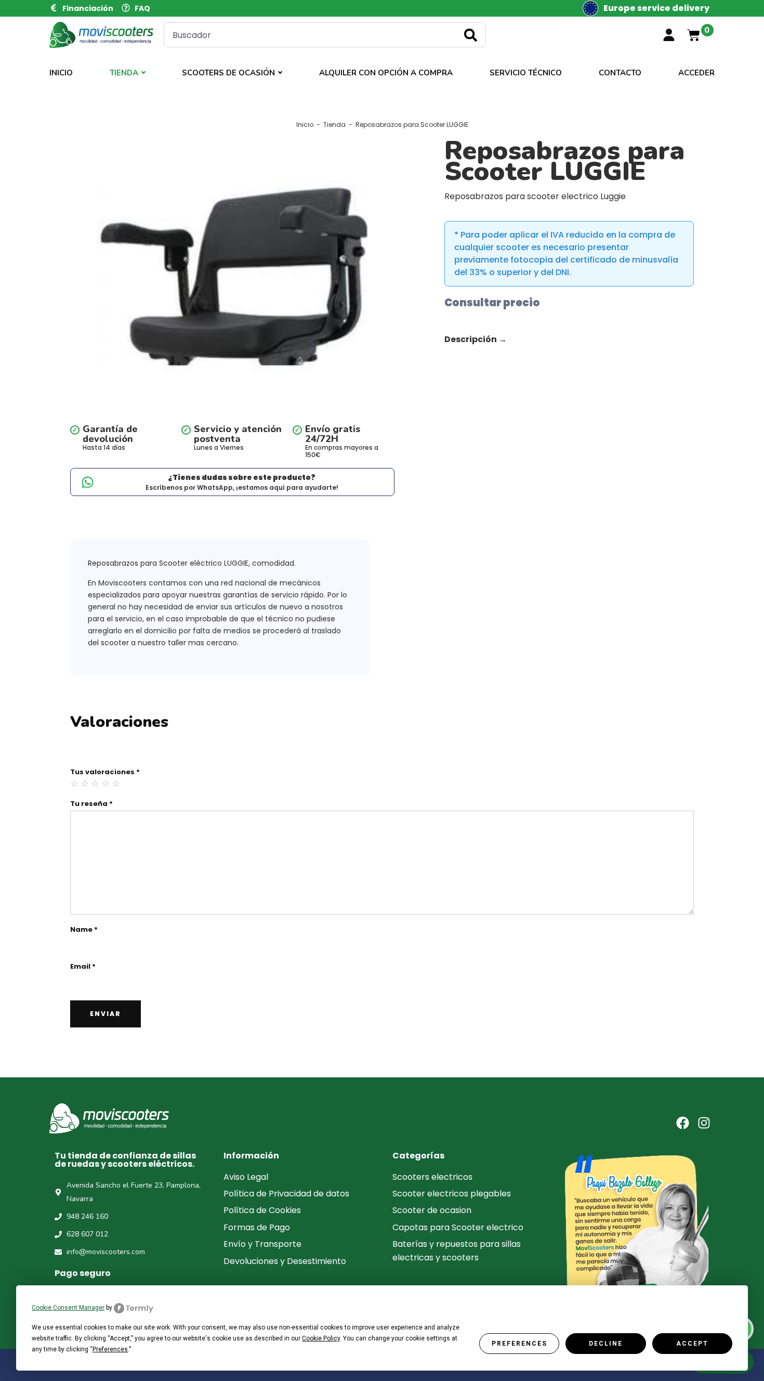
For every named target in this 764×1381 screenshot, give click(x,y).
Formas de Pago (256, 1227)
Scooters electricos (432, 1177)
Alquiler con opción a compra (386, 73)
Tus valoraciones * (105, 771)
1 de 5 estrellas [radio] (75, 783)
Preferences (519, 1343)
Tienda (124, 73)
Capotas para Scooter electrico (457, 1227)
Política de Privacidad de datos (286, 1194)
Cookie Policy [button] (321, 1338)
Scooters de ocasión (228, 73)
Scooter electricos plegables (451, 1194)
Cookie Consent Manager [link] (68, 1307)
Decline (606, 1343)
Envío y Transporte (262, 1244)
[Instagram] (704, 1123)
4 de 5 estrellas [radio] (106, 783)
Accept (692, 1343)
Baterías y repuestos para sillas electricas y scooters (456, 1250)
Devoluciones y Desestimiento (284, 1261)
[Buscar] (472, 35)
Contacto (620, 73)
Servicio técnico (526, 73)
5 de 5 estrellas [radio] (116, 783)
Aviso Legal (245, 1177)
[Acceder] (669, 35)
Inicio (61, 73)
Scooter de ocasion (431, 1210)
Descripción (475, 339)
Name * (84, 929)
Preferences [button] (110, 1349)
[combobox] (325, 34)
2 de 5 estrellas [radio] (85, 783)
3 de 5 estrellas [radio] (95, 783)
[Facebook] (682, 1123)
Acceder (696, 73)
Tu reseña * (91, 803)
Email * (83, 966)
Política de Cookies (262, 1210)
